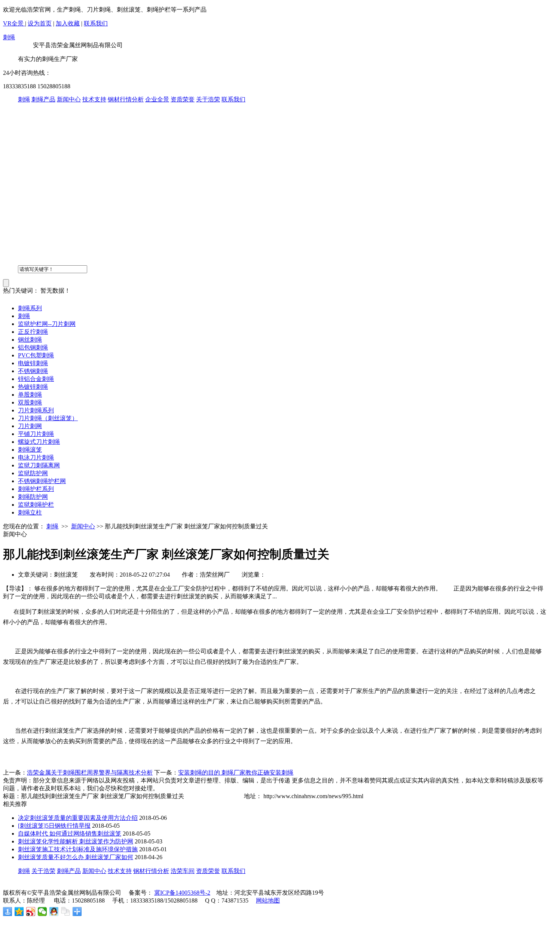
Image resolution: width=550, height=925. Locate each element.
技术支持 (94, 99)
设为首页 (40, 23)
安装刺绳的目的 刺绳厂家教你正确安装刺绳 (235, 772)
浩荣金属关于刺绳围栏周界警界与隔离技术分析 (90, 772)
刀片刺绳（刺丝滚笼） (48, 418)
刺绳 (9, 37)
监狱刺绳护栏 (36, 504)
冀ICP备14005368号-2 (182, 892)
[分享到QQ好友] (54, 911)
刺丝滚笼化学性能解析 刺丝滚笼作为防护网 (75, 841)
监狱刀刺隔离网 (39, 465)
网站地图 (268, 900)
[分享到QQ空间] (19, 911)
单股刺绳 (30, 394)
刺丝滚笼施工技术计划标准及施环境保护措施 (78, 849)
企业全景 (157, 99)
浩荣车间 (183, 871)
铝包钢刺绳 (33, 347)
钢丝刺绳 (30, 339)
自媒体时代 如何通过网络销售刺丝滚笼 (69, 833)
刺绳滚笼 (30, 449)
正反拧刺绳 (33, 332)
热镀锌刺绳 (33, 387)
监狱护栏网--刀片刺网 (47, 324)
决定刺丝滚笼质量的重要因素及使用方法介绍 (78, 818)
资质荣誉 (183, 99)
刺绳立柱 (30, 512)
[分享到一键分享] (7, 911)
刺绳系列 (30, 308)
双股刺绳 (30, 402)
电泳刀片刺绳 (36, 457)
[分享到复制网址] (65, 911)
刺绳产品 (43, 99)
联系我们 (96, 23)
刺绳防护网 (33, 497)
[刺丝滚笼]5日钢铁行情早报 (54, 825)
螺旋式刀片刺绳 (39, 442)
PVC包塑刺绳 (36, 355)
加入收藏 (68, 23)
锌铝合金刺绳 (36, 379)
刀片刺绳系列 (36, 410)
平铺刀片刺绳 (36, 434)
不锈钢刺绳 (33, 371)
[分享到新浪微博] (31, 911)
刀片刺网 (30, 426)
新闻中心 (69, 99)
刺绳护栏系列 (36, 489)
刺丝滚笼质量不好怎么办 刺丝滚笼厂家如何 (75, 857)
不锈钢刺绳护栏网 (42, 481)
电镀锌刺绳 (33, 363)
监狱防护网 (33, 473)
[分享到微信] (42, 911)
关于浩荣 (208, 99)
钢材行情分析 (126, 99)
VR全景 (14, 23)
